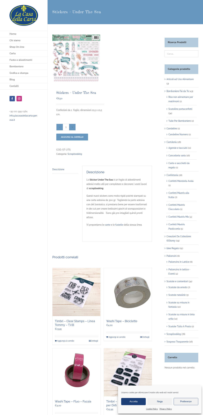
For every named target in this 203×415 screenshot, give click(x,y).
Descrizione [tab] (58, 169)
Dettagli (94, 341)
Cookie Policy (152, 409)
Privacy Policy (166, 409)
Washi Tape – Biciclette (121, 321)
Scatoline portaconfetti (180, 109)
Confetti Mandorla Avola (180, 181)
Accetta (134, 401)
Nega (160, 401)
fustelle (119, 224)
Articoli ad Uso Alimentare (180, 79)
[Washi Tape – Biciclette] (128, 292)
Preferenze (186, 401)
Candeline (172, 128)
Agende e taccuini (177, 148)
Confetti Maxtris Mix (178, 217)
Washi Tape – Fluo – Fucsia (73, 401)
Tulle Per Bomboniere (179, 121)
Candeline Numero (178, 134)
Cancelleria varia (177, 155)
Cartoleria (172, 142)
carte (107, 224)
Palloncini (172, 256)
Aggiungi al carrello (72, 137)
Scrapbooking (75, 154)
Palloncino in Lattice (178, 262)
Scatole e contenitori (177, 281)
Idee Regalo (173, 248)
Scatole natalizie (177, 295)
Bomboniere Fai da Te (178, 91)
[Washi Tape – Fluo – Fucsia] (76, 372)
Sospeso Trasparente (178, 341)
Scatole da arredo (177, 287)
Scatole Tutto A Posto (179, 326)
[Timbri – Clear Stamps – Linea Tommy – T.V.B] (76, 292)
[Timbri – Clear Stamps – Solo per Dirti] (128, 372)
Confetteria (172, 175)
